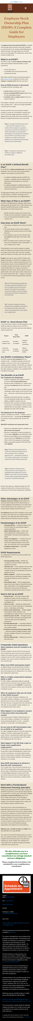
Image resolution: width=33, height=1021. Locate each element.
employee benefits (8, 79)
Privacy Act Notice (7, 999)
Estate (17, 923)
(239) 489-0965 (9, 900)
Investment (12, 923)
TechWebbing (26, 1017)
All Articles (10, 925)
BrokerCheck (12, 932)
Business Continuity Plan (13, 1001)
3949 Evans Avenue (7, 904)
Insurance (22, 923)
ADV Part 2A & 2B (26, 1001)
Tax (27, 923)
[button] (25, 8)
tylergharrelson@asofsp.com (10, 913)
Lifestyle (5, 925)
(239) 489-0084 (10, 897)
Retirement (5, 923)
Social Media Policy (18, 999)
